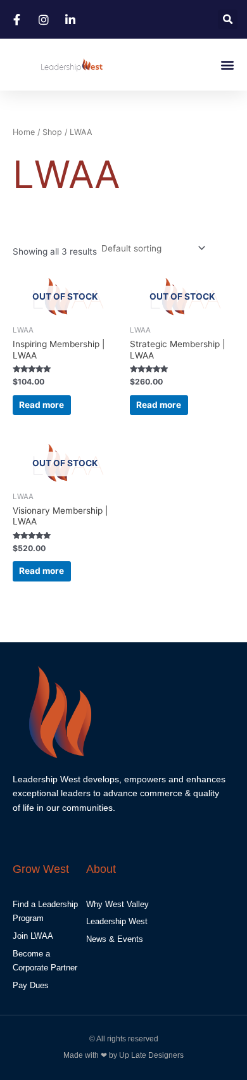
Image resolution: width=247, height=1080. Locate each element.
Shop (52, 132)
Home (24, 132)
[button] (228, 19)
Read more (41, 405)
